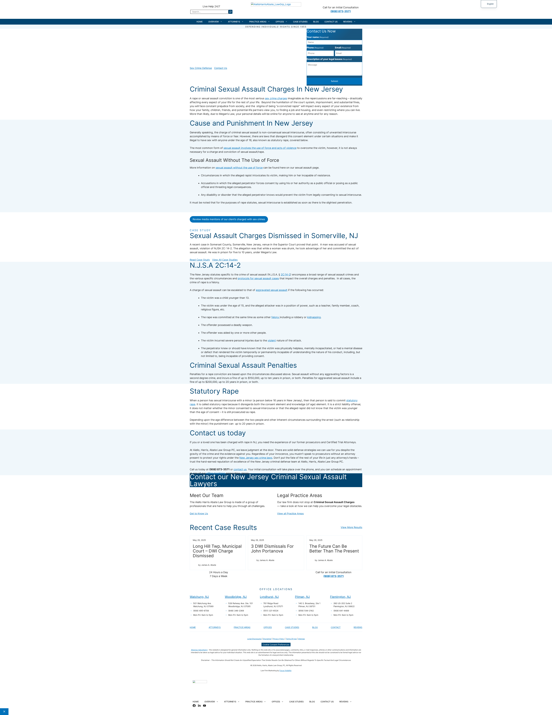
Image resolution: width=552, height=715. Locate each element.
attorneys (215, 627)
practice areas (242, 627)
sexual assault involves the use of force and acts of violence (260, 147)
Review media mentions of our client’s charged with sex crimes (229, 219)
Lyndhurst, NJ (269, 596)
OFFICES (267, 627)
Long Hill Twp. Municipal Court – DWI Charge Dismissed (217, 551)
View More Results (351, 527)
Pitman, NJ (302, 596)
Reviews (347, 21)
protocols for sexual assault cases (258, 278)
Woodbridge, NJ (236, 596)
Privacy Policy (278, 639)
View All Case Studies (225, 259)
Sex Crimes (240, 40)
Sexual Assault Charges (262, 40)
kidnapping (314, 317)
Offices (280, 21)
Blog (316, 21)
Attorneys (234, 21)
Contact (336, 627)
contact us (240, 469)
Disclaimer (267, 639)
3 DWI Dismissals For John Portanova (272, 548)
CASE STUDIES (292, 627)
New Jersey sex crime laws (255, 457)
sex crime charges (276, 98)
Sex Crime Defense (201, 68)
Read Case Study (200, 259)
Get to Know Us (199, 513)
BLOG (315, 627)
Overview (213, 21)
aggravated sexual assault (271, 290)
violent (272, 340)
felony (275, 317)
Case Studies (300, 21)
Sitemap (301, 639)
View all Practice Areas (290, 513)
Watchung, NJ (199, 596)
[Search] (230, 12)
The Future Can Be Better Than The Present (334, 548)
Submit (334, 81)
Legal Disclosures (254, 639)
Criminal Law (224, 40)
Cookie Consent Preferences (276, 644)
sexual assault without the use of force (239, 167)
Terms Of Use (291, 639)
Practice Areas (257, 21)
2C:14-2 (285, 274)
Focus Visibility (285, 670)
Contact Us (331, 21)
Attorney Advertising (199, 650)
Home (200, 21)
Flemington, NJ (340, 596)
